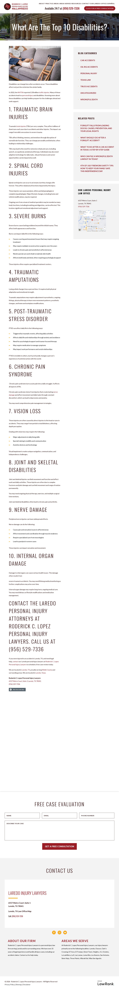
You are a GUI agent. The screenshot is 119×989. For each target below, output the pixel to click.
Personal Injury (88, 73)
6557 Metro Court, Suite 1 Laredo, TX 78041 (25, 681)
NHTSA (20, 92)
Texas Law (85, 80)
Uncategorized (88, 93)
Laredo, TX (26, 670)
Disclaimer (26, 984)
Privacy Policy (10, 984)
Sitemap (19, 984)
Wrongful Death (89, 99)
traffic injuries (44, 92)
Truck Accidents (88, 86)
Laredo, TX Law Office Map (19, 911)
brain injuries (21, 126)
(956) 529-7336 (71, 8)
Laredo (38, 673)
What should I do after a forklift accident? (93, 139)
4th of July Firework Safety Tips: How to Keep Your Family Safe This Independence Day (97, 168)
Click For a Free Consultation (99, 8)
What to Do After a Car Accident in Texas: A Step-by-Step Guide (97, 148)
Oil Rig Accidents (89, 67)
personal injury (27, 95)
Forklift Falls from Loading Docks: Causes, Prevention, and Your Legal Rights (96, 128)
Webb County (47, 670)
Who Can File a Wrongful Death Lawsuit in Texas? (96, 157)
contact (15, 661)
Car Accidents (87, 60)
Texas (43, 673)
